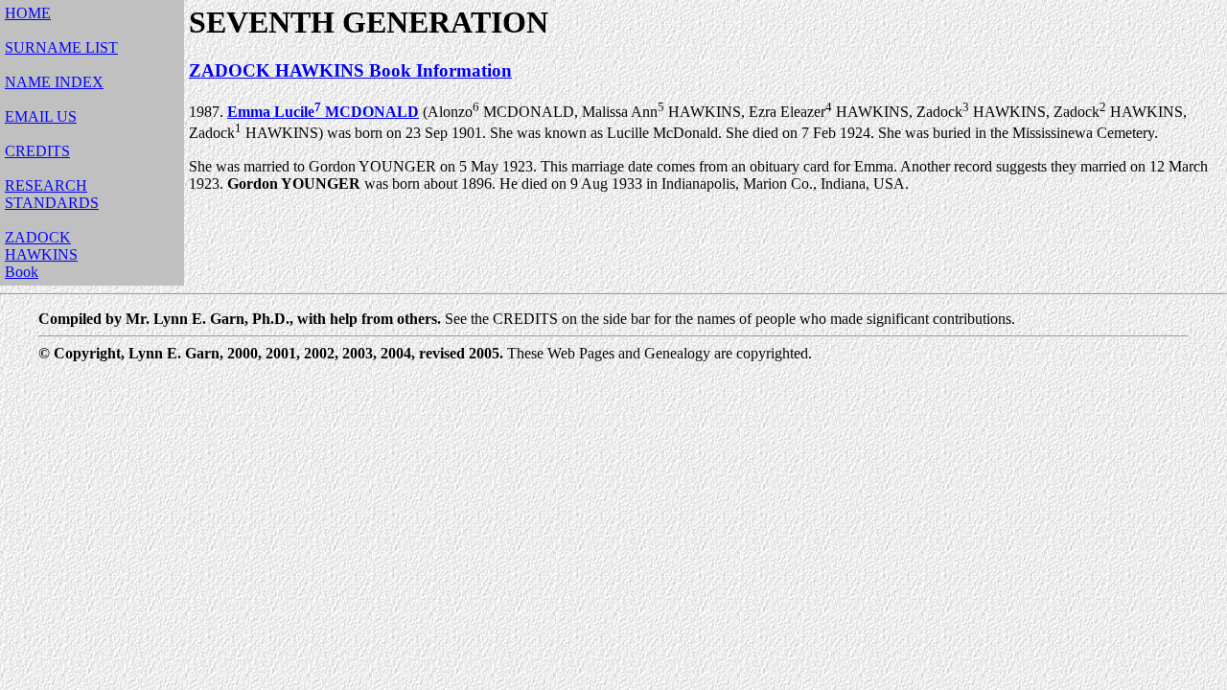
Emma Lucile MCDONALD (323, 112)
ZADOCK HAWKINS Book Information (350, 70)
